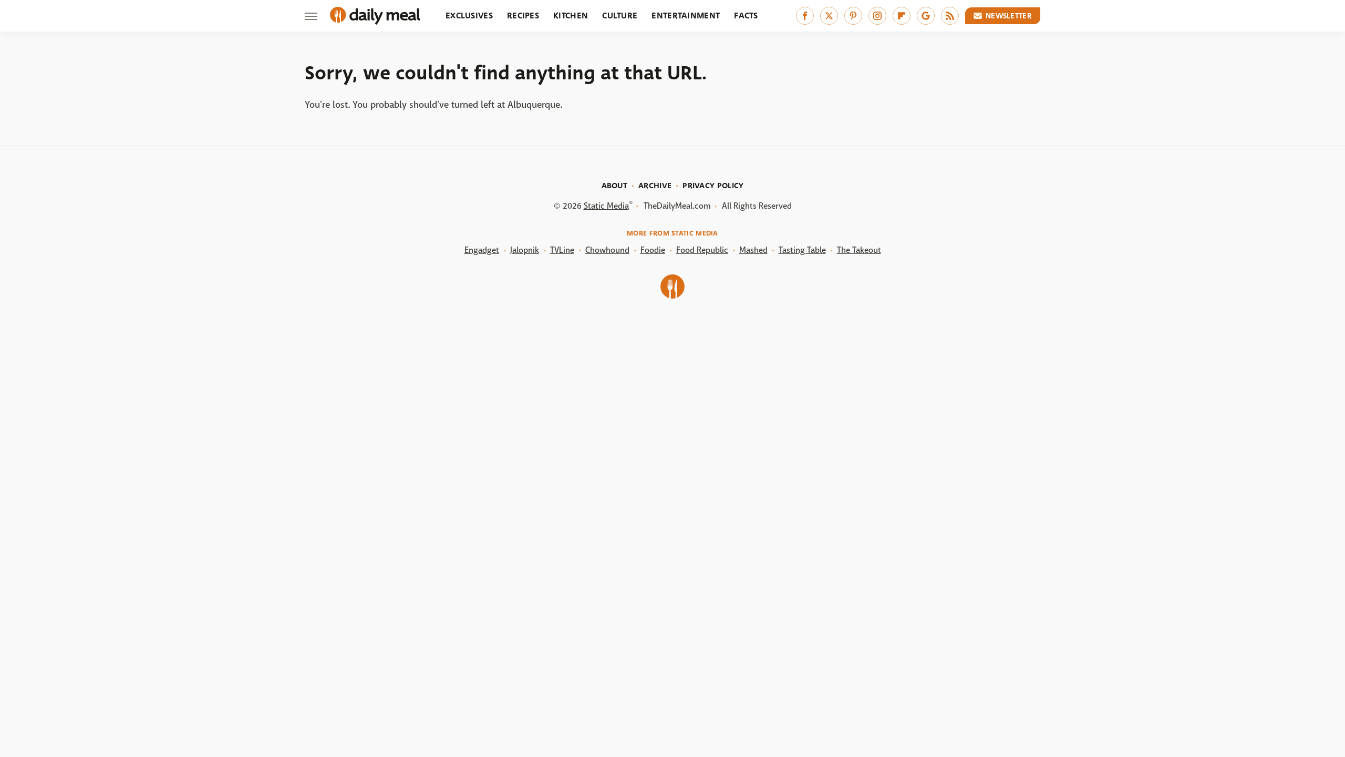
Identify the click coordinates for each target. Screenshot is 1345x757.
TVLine (562, 249)
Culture (619, 15)
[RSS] (950, 16)
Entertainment (685, 15)
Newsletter (1009, 16)
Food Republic (702, 249)
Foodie (652, 249)
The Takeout (859, 249)
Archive (654, 185)
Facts (746, 15)
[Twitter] (829, 16)
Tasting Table (802, 249)
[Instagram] (877, 16)
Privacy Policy (712, 185)
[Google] (926, 16)
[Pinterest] (853, 16)
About (615, 185)
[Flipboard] (902, 16)
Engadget (481, 249)
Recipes (523, 15)
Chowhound (607, 249)
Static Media (606, 205)
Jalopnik (524, 249)
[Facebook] (805, 16)
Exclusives (469, 15)
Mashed (753, 249)
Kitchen (570, 15)
